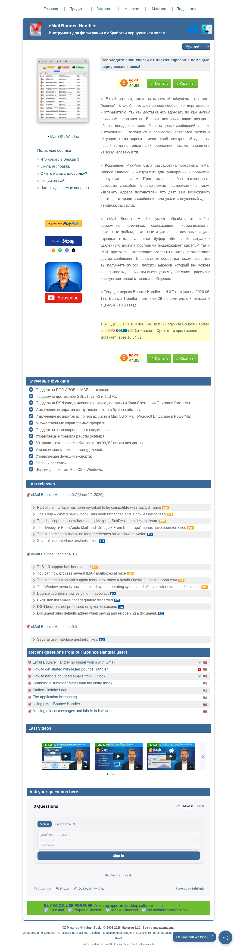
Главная (51, 9)
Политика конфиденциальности (156, 932)
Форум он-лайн (54, 181)
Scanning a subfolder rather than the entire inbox (72, 683)
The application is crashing (55, 697)
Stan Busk (93, 927)
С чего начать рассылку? (64, 173)
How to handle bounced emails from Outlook (69, 676)
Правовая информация (117, 932)
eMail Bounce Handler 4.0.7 (54, 495)
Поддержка (186, 9)
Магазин (159, 9)
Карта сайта (92, 932)
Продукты (77, 9)
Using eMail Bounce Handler (56, 704)
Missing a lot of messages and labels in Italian (70, 711)
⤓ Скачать (185, 83)
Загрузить (105, 9)
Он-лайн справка (55, 166)
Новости (132, 9)
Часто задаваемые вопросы (65, 188)
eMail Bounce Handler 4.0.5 (54, 627)
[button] (203, 756)
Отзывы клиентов (69, 932)
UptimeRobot (122, 944)
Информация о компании (39, 932)
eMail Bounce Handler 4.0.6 (54, 554)
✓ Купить (159, 83)
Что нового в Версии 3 (60, 159)
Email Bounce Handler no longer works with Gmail (74, 662)
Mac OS (56, 137)
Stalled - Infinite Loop (50, 690)
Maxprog (73, 927)
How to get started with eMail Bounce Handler (70, 669)
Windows (73, 137)
